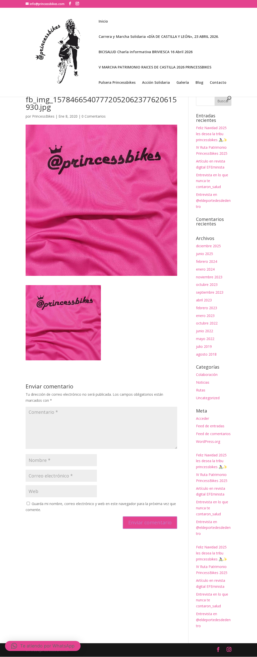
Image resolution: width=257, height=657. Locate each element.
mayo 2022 (205, 338)
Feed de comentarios (213, 433)
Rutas (200, 390)
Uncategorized (208, 397)
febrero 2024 (206, 261)
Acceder (202, 418)
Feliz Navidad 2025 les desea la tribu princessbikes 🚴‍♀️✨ (211, 133)
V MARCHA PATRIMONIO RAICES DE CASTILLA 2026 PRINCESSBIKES (155, 67)
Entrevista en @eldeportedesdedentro (213, 200)
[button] (43, 646)
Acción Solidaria (156, 83)
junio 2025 (204, 253)
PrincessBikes (43, 116)
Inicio (103, 22)
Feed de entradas (210, 426)
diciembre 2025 (208, 245)
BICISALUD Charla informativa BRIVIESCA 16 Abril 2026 (145, 52)
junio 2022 (204, 330)
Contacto (218, 83)
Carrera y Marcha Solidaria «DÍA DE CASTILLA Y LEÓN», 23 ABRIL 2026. (159, 37)
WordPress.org (208, 441)
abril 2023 (204, 300)
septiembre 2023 (209, 292)
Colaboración (207, 374)
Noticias (202, 382)
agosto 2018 (206, 354)
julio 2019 (204, 346)
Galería (182, 83)
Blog (199, 83)
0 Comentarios (94, 116)
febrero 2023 (206, 307)
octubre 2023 (207, 284)
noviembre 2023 (209, 277)
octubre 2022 (207, 323)
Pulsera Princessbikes (117, 83)
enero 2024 (205, 269)
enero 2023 (205, 315)
